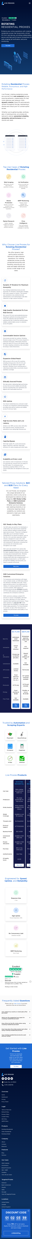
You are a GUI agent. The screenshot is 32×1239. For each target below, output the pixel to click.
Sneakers (4, 1172)
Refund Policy (5, 1112)
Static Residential (6, 1131)
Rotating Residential (7, 1129)
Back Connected (6, 1185)
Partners (4, 1155)
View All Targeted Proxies (8, 1194)
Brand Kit (4, 1146)
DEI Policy (4, 1119)
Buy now (16, 566)
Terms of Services (6, 1109)
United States (5, 1202)
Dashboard (5, 1097)
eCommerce (5, 1165)
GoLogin (4, 1192)
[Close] (28, 1211)
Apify (3, 1189)
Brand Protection (6, 1167)
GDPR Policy (5, 1121)
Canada (4, 1204)
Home (3, 1094)
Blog (3, 1152)
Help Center (17, 1003)
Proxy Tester (5, 1101)
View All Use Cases (7, 1174)
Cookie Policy (5, 1116)
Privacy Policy (5, 1114)
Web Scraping (5, 1163)
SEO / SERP (5, 1170)
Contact (4, 1144)
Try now (7, 45)
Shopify (4, 1187)
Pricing (3, 1099)
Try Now (16, 1066)
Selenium (4, 1182)
